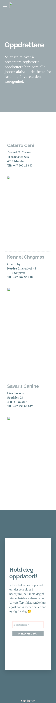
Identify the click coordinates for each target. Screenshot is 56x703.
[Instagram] (30, 241)
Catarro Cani (20, 145)
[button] (5, 5)
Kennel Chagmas (25, 257)
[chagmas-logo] (28, 303)
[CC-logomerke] (28, 197)
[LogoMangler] (28, 438)
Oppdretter (28, 700)
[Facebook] (15, 241)
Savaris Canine (23, 386)
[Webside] (15, 226)
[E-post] (30, 226)
